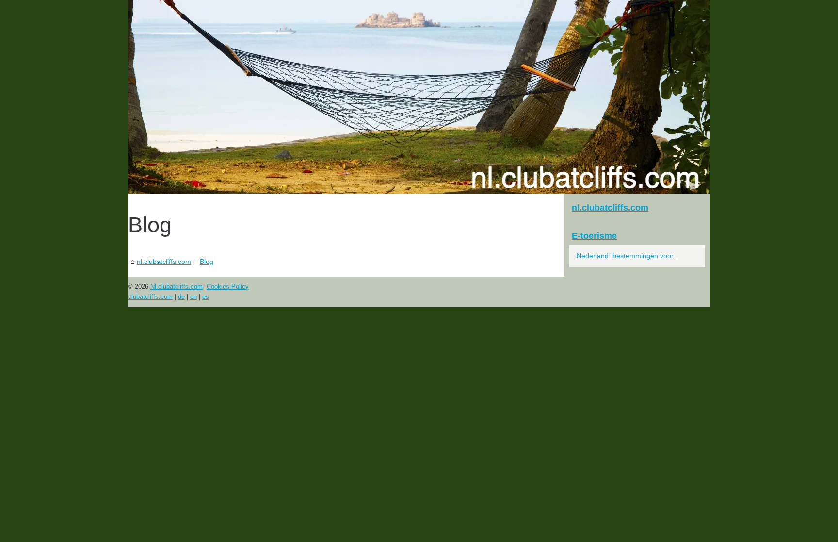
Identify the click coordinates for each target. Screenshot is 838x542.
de (181, 296)
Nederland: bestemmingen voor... (628, 256)
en (193, 296)
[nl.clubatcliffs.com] (419, 97)
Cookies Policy (228, 286)
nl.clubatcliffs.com (164, 261)
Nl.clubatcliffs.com (176, 286)
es (205, 296)
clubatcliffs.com (150, 296)
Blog (206, 261)
